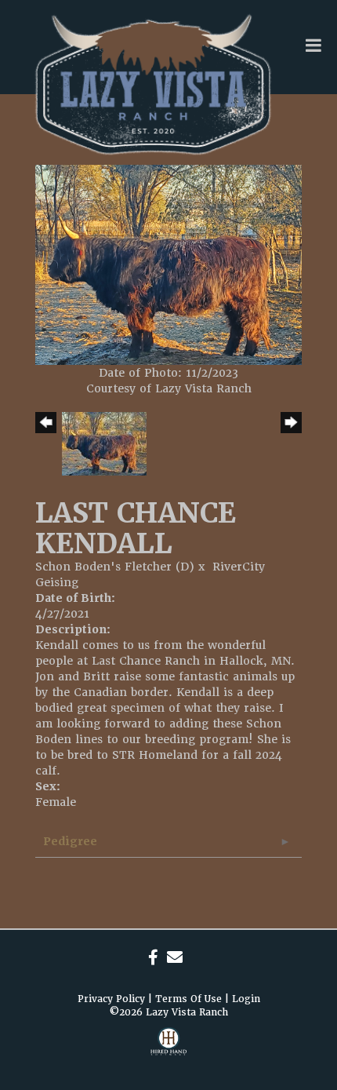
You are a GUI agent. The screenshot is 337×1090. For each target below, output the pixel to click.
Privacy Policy (111, 999)
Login (246, 999)
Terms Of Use (188, 999)
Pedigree (70, 841)
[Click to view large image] (168, 264)
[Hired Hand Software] (168, 1050)
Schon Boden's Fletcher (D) (114, 567)
